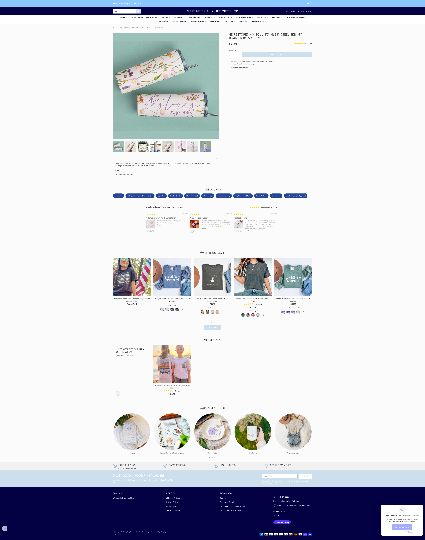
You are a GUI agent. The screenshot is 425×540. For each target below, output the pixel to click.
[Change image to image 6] (180, 146)
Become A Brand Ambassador (232, 506)
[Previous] (112, 288)
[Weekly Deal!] (118, 393)
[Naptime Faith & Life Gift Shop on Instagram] (311, 3)
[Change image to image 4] (155, 146)
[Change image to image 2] (130, 146)
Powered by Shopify (158, 532)
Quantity (232, 50)
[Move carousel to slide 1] (209, 457)
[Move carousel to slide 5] (215, 457)
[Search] (138, 11)
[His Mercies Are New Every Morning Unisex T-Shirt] (172, 364)
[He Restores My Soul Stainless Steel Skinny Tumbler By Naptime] (166, 86)
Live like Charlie (210, 218)
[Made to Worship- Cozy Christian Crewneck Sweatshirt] (293, 277)
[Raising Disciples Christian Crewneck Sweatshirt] (172, 277)
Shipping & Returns (174, 498)
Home (115, 27)
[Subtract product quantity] (231, 54)
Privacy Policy (172, 502)
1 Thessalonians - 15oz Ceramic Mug (264, 218)
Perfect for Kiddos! (166, 218)
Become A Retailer (227, 502)
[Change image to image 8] (205, 146)
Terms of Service (173, 510)
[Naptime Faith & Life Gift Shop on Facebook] (308, 3)
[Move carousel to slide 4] (214, 457)
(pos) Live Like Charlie (206, 231)
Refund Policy (172, 506)
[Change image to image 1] (118, 146)
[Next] (309, 196)
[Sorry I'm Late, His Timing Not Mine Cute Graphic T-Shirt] (212, 277)
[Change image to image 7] (192, 146)
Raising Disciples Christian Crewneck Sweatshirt (172, 298)
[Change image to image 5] (168, 146)
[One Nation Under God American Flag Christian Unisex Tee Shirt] (132, 277)
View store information (239, 68)
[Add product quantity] (239, 54)
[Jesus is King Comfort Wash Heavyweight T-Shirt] (253, 277)
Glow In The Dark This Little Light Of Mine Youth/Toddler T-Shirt (161, 233)
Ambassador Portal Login (230, 510)
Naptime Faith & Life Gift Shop (138, 532)
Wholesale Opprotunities (123, 498)
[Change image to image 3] (143, 146)
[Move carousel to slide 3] (212, 457)
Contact (223, 498)
